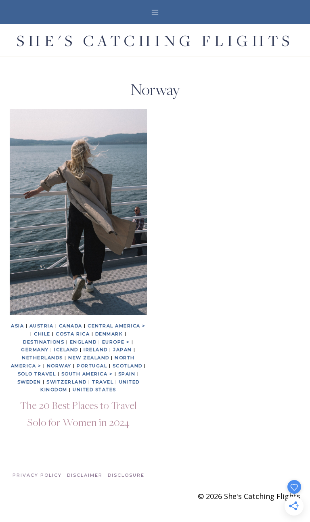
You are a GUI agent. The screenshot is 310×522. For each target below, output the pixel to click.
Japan (122, 349)
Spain (127, 374)
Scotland (127, 366)
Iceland (66, 349)
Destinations (43, 342)
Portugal (92, 366)
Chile (42, 334)
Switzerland (66, 382)
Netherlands (42, 358)
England (83, 342)
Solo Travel (37, 374)
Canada (70, 326)
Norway (59, 366)
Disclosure (126, 475)
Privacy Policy (37, 475)
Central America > (117, 326)
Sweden (29, 382)
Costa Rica (73, 334)
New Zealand (88, 358)
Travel (102, 382)
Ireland (96, 349)
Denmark (109, 334)
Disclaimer (85, 475)
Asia (17, 326)
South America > (87, 374)
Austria (41, 326)
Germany (35, 349)
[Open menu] (155, 12)
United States (94, 389)
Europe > (116, 342)
